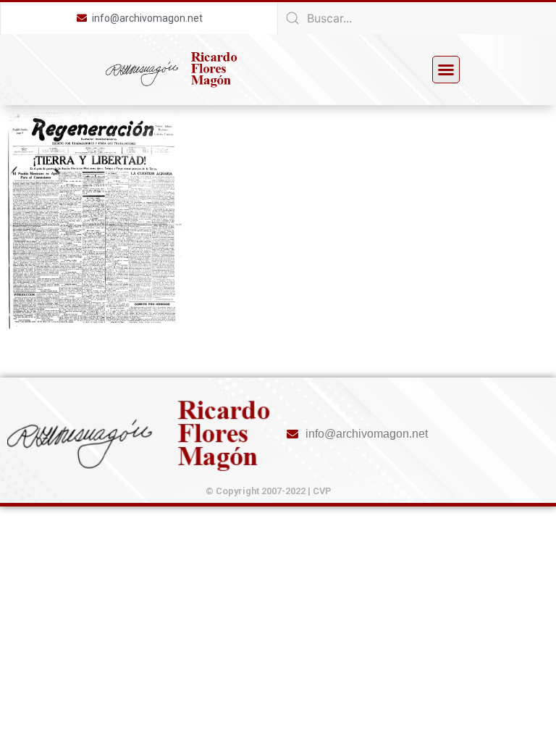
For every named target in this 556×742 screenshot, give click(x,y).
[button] (446, 69)
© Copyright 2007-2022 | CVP (269, 490)
